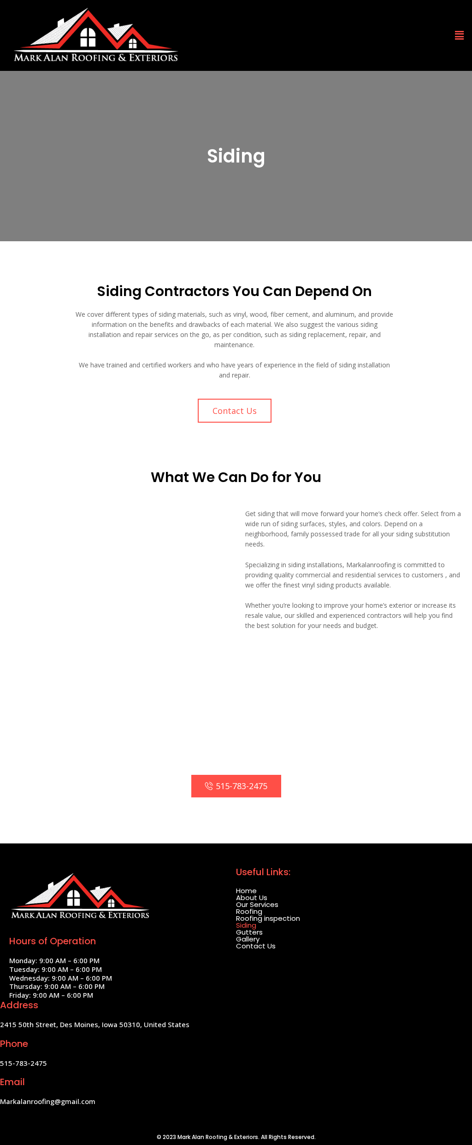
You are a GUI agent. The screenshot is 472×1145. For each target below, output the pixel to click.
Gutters (249, 932)
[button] (234, 411)
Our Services (257, 904)
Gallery (248, 939)
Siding (246, 925)
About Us (251, 897)
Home (246, 890)
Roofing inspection (268, 918)
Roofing (249, 911)
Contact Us (256, 945)
